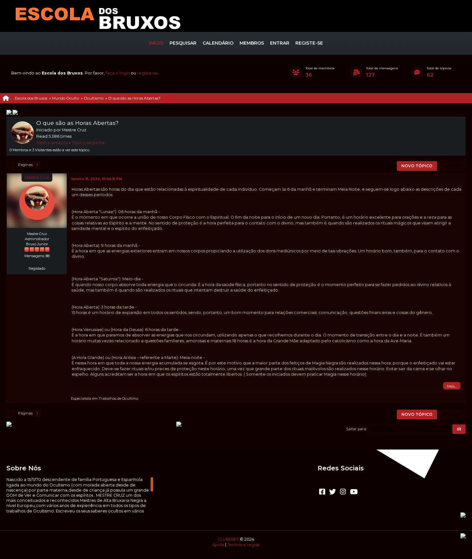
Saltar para (356, 429)
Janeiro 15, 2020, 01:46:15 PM (96, 179)
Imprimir (451, 165)
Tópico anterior (52, 142)
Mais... (452, 386)
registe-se (147, 73)
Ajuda (218, 544)
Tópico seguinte (88, 142)
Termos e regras (243, 544)
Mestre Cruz (37, 177)
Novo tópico (417, 165)
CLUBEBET (228, 539)
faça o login (118, 73)
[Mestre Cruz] (36, 261)
